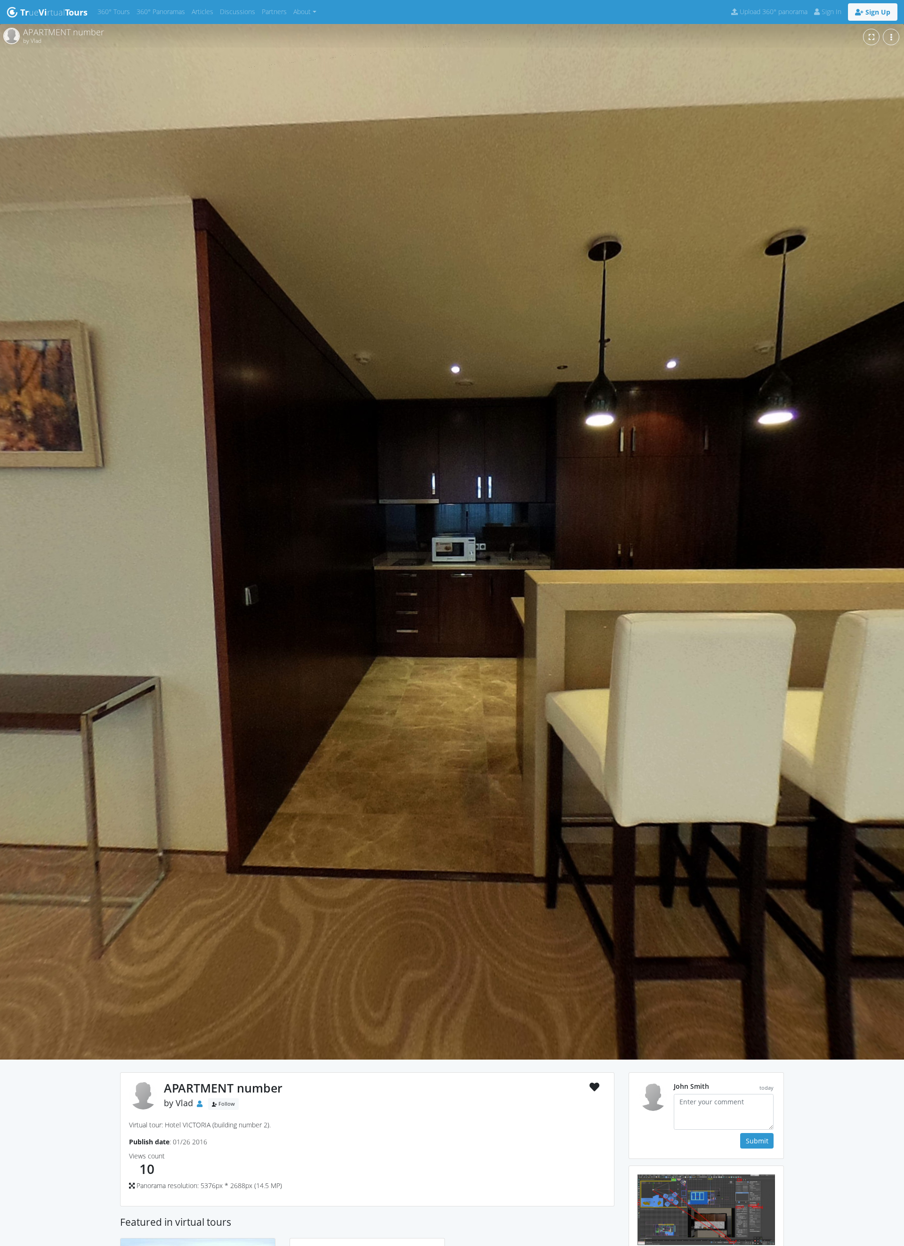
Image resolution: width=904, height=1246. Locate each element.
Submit (757, 1140)
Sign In (830, 11)
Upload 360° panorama (772, 11)
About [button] (302, 11)
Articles (204, 11)
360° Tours (115, 11)
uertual (54, 12)
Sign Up (877, 12)
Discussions (239, 11)
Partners (276, 11)
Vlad (184, 1103)
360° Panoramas (162, 11)
